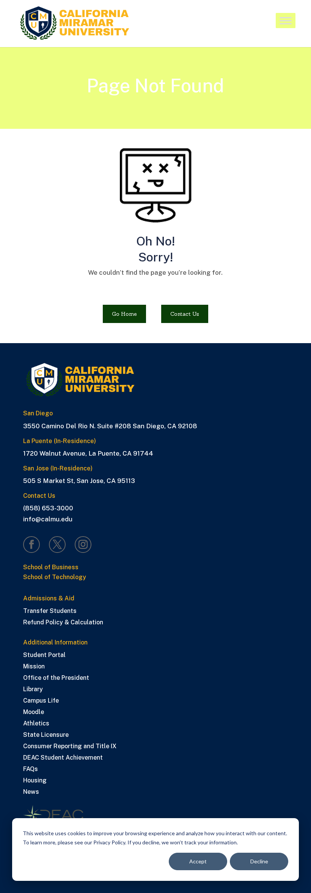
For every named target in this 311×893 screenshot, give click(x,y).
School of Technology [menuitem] (54, 577)
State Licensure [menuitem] (46, 735)
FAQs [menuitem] (30, 769)
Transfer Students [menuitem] (50, 611)
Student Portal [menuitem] (44, 655)
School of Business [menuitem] (51, 567)
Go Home (124, 313)
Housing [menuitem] (35, 781)
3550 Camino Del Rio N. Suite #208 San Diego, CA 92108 (110, 426)
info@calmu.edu (47, 519)
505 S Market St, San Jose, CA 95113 (79, 480)
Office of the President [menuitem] (56, 678)
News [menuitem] (31, 792)
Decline (259, 861)
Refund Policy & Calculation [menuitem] (63, 623)
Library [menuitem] (33, 690)
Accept (198, 861)
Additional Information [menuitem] (55, 643)
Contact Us (184, 313)
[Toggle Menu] (286, 21)
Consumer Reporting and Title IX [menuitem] (69, 747)
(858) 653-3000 (48, 508)
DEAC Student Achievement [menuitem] (63, 758)
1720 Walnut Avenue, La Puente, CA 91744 (88, 453)
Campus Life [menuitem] (41, 701)
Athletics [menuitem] (36, 724)
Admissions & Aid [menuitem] (48, 598)
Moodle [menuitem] (33, 712)
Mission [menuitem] (34, 667)
